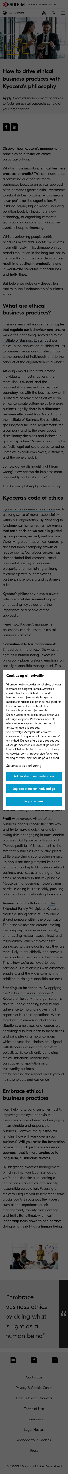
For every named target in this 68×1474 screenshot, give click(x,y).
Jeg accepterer (34, 801)
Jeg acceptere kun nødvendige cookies (34, 790)
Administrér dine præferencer (34, 776)
